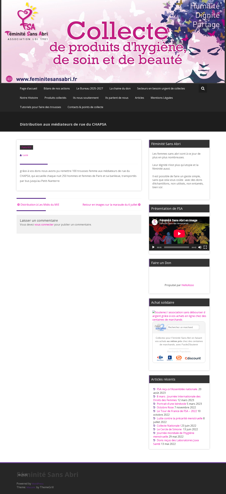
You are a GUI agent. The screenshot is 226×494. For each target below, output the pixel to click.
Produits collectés (55, 98)
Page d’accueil (28, 88)
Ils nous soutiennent (86, 98)
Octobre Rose (165, 407)
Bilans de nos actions (57, 88)
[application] (179, 234)
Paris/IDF (26, 147)
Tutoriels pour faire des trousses (40, 107)
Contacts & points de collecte (85, 107)
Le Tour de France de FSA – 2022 (177, 411)
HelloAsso (187, 285)
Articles (139, 98)
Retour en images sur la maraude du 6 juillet (110, 204)
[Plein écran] (205, 247)
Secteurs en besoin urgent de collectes (161, 88)
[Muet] (200, 247)
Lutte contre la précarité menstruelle (180, 418)
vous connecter (44, 224)
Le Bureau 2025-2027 (89, 88)
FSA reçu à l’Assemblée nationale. (177, 389)
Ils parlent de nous (116, 98)
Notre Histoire (29, 98)
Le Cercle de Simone (169, 429)
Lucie (25, 155)
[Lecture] (153, 247)
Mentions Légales (162, 98)
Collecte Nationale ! (169, 425)
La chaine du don (120, 88)
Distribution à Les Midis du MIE (40, 204)
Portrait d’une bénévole (171, 404)
